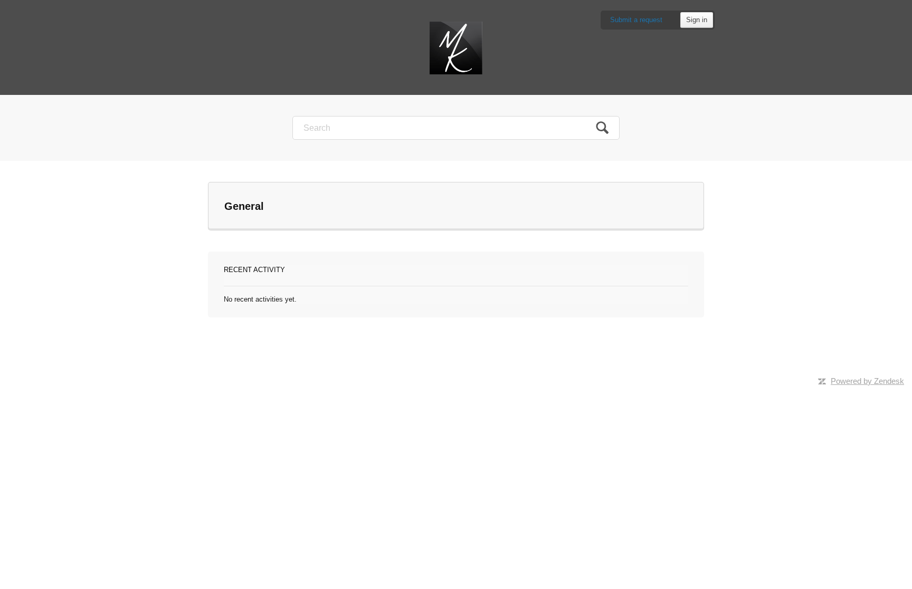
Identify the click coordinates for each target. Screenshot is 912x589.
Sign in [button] (696, 20)
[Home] (456, 47)
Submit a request (636, 20)
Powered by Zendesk (867, 380)
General (244, 206)
